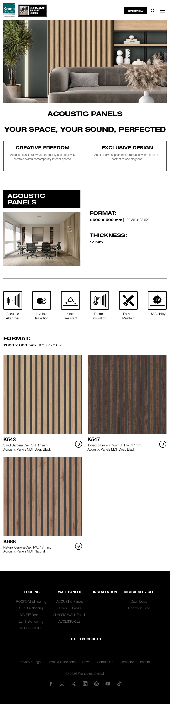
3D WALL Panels (69, 608)
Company (127, 662)
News (86, 662)
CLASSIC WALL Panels (69, 615)
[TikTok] (119, 683)
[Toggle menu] (162, 10)
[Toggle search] (152, 10)
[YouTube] (108, 683)
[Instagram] (62, 683)
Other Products (85, 639)
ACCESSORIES (31, 628)
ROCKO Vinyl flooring (31, 602)
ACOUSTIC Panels (69, 602)
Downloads (139, 602)
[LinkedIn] (85, 683)
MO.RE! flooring (31, 615)
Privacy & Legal (30, 662)
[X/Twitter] (73, 683)
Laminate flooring (31, 622)
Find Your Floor (139, 608)
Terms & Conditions (62, 662)
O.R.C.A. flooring (31, 608)
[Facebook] (50, 683)
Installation (105, 592)
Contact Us (105, 662)
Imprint (145, 662)
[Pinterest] (96, 683)
